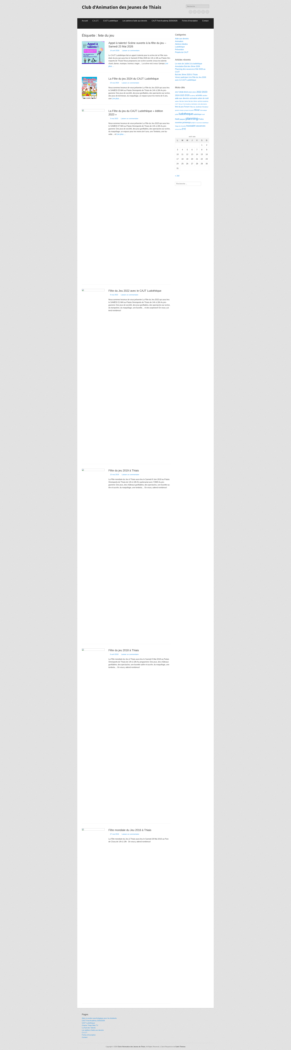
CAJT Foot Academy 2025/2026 (164, 21)
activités (199, 95)
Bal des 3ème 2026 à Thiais (186, 75)
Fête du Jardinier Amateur (199, 107)
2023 (204, 92)
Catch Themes (180, 1046)
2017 (177, 92)
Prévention (179, 49)
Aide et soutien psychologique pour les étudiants (99, 1018)
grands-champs (179, 110)
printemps (186, 122)
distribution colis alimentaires (199, 104)
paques (182, 119)
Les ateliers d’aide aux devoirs (135, 21)
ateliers (177, 101)
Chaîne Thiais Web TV (90, 1025)
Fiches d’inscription (190, 21)
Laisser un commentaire (130, 50)
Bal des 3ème (192, 101)
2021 (194, 92)
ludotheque (186, 114)
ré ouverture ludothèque (201, 122)
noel (203, 114)
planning (192, 118)
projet (193, 122)
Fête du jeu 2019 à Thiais (123, 470)
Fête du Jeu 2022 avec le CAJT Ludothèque (134, 290)
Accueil (85, 21)
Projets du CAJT (181, 52)
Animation (179, 41)
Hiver (197, 110)
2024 (177, 95)
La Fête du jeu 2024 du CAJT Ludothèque (133, 78)
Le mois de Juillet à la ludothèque (188, 64)
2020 (190, 92)
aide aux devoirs (182, 98)
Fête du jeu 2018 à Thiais (123, 650)
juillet (176, 114)
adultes (205, 95)
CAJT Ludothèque (110, 21)
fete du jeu (179, 107)
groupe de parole (189, 110)
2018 (181, 92)
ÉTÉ (184, 129)
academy (192, 95)
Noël (177, 119)
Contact (205, 21)
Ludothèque (180, 47)
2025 (182, 95)
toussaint (190, 125)
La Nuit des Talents (89, 1028)
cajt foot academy (202, 101)
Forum (186, 107)
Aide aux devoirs (182, 39)
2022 (198, 92)
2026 (187, 95)
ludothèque (197, 114)
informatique (203, 110)
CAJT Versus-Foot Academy (183, 104)
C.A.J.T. (95, 21)
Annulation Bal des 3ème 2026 (187, 66)
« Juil (177, 176)
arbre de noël (203, 98)
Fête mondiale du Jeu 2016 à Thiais (129, 830)
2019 (186, 92)
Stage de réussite (180, 126)
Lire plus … (116, 98)
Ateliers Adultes (181, 44)
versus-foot (178, 129)
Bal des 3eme (183, 101)
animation (193, 98)
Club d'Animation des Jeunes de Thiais (121, 7)
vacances (200, 126)
